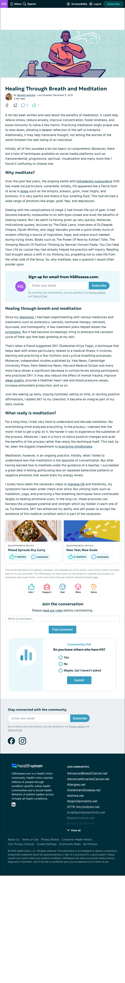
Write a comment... (21, 618)
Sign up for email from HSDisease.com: (63, 277)
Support (45, 588)
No (66, 664)
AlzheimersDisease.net (84, 790)
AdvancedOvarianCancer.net (88, 779)
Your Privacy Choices (21, 844)
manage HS (76, 484)
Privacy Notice (97, 292)
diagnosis (27, 317)
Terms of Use (40, 296)
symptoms (13, 332)
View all (75, 830)
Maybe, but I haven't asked (82, 670)
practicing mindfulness (75, 446)
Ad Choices (90, 844)
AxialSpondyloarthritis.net (86, 812)
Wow (76, 588)
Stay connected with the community (37, 710)
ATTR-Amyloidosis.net (83, 807)
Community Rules (70, 844)
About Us (13, 839)
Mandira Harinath (26, 95)
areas (24, 191)
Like (29, 588)
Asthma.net (75, 796)
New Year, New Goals (82, 550)
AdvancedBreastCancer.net (87, 773)
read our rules (52, 610)
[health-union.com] (27, 766)
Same (92, 588)
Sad (60, 588)
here (95, 577)
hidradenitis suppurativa (94, 181)
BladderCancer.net (80, 818)
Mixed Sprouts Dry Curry (26, 550)
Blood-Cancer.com (80, 823)
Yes (66, 657)
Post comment (62, 629)
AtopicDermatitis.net (82, 801)
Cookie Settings (46, 844)
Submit (79, 680)
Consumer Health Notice (77, 839)
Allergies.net (76, 784)
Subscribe (113, 4)
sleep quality (14, 380)
